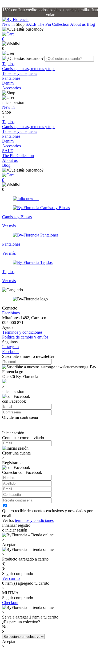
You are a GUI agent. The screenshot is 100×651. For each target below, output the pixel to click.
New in (9, 24)
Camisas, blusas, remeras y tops (28, 68)
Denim (8, 83)
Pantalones (11, 78)
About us (78, 24)
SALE (32, 24)
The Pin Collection (54, 24)
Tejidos (8, 63)
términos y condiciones (34, 520)
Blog (91, 24)
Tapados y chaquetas (19, 73)
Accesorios (11, 88)
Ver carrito (11, 578)
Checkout (10, 602)
